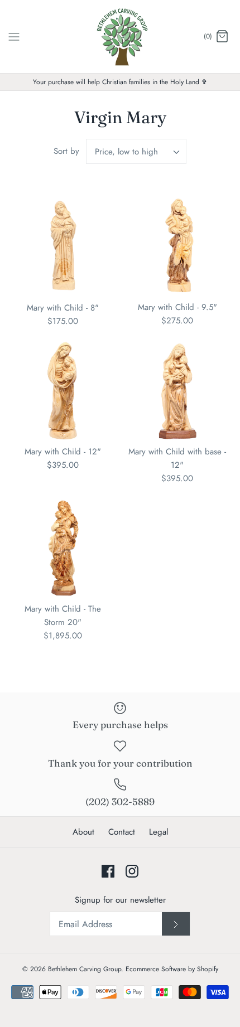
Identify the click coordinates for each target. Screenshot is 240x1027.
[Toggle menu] (14, 36)
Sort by (66, 151)
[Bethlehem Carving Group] (120, 36)
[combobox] (136, 151)
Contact (121, 832)
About (83, 832)
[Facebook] (108, 871)
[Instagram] (132, 871)
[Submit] (176, 924)
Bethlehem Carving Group (84, 969)
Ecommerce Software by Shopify (172, 969)
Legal (158, 832)
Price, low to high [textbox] (126, 152)
